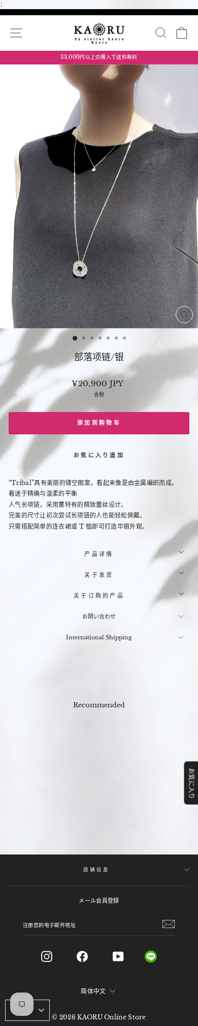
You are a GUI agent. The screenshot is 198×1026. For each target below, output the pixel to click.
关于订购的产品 (99, 595)
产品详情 (98, 554)
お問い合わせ (99, 616)
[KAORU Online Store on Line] (159, 956)
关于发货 (98, 574)
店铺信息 (96, 870)
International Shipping (99, 637)
